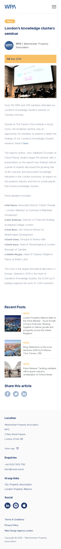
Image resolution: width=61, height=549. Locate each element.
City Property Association (18, 484)
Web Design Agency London (19, 530)
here (25, 143)
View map (10, 448)
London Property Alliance (18, 489)
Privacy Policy (11, 525)
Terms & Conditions (14, 519)
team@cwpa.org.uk (14, 469)
